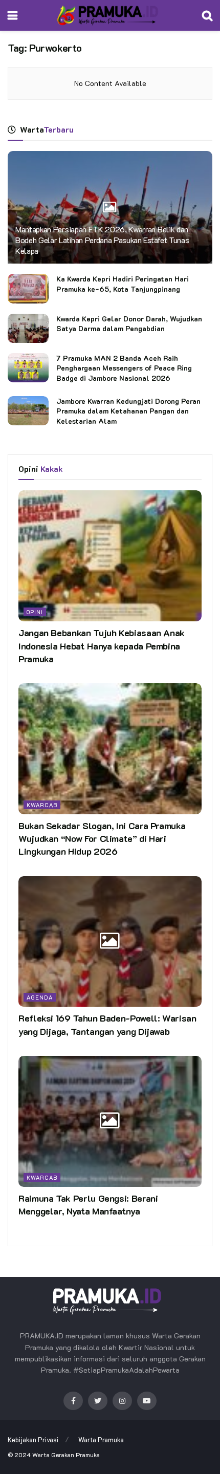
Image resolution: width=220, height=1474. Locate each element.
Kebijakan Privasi (33, 1439)
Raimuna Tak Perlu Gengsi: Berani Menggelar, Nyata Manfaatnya (88, 1204)
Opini (35, 612)
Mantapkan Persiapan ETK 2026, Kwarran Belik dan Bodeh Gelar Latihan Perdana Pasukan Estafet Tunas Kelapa (102, 240)
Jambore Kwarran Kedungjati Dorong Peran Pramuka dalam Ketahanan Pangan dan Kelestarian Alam (128, 411)
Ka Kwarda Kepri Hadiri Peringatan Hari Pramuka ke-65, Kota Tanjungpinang (122, 284)
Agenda (40, 997)
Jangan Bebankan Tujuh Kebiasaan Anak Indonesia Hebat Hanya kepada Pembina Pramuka (101, 645)
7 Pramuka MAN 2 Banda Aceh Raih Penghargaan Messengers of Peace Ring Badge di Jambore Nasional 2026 (124, 368)
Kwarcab (42, 805)
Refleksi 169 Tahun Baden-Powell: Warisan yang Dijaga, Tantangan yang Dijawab (107, 1024)
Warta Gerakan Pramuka (66, 1454)
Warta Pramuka (101, 1439)
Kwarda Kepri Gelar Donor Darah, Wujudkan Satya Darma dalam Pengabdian (129, 324)
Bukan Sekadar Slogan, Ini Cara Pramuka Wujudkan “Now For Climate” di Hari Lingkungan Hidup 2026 (101, 838)
